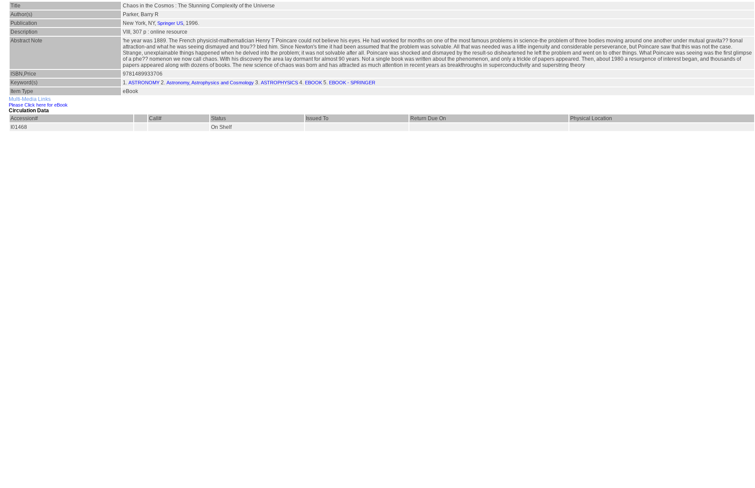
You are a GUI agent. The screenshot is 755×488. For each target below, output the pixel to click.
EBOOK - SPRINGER (352, 82)
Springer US (170, 23)
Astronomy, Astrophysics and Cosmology (210, 82)
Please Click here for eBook (38, 104)
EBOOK (313, 82)
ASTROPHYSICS (279, 82)
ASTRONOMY (143, 82)
